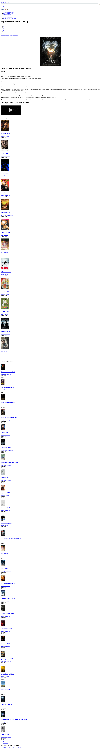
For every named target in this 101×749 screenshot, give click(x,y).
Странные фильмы (5, 136)
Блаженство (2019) (6, 628)
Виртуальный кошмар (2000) (9, 462)
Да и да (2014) (5, 252)
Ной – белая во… (6, 272)
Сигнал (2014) (5, 477)
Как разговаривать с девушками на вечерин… (14, 719)
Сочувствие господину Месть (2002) (11, 538)
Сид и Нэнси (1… (6, 193)
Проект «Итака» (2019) (7, 704)
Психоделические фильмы (7, 215)
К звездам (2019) (5, 508)
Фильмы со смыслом (5, 156)
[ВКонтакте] (3, 9)
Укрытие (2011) (5, 689)
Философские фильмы (6, 175)
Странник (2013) (6, 493)
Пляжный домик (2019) (8, 598)
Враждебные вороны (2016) (9, 417)
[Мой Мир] (7, 9)
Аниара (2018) (5, 734)
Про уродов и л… (6, 232)
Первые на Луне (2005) (7, 613)
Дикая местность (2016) (7, 402)
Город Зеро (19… (5, 291)
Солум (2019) (4, 568)
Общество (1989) (5, 643)
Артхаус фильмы (14, 35)
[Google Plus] (6, 9)
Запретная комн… (6, 212)
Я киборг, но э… (5, 311)
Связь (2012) (4, 173)
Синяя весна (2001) (6, 523)
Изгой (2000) (4, 153)
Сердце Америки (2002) (7, 583)
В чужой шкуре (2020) (7, 674)
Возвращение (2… (6, 331)
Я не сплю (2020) (6, 447)
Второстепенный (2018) (7, 387)
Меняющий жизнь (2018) (8, 372)
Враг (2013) (4, 351)
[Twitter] (4, 9)
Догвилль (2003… (6, 133)
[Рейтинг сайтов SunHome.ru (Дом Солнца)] (13, 747)
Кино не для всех (5, 2)
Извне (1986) (4, 432)
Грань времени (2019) (7, 659)
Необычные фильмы (5, 195)
